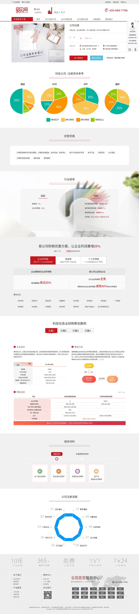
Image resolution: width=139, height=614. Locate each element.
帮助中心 (123, 2)
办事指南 (96, 19)
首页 (38, 19)
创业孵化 (46, 584)
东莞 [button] (93, 597)
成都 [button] (84, 593)
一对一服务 (46, 581)
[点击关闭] (136, 21)
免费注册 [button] (116, 2)
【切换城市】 (38, 12)
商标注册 (16, 597)
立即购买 (79, 58)
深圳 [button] (102, 589)
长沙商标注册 (82, 19)
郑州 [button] (102, 593)
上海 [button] (84, 589)
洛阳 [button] (111, 597)
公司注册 (16, 592)
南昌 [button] (75, 597)
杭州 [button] (111, 589)
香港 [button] (120, 597)
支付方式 (46, 579)
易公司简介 (16, 579)
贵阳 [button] (93, 593)
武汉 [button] (111, 593)
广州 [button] (93, 589)
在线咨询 (97, 58)
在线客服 (17, 2)
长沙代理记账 (66, 19)
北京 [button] (75, 589)
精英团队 (16, 581)
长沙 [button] (120, 593)
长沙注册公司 (50, 19)
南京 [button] (120, 589)
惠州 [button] (102, 597)
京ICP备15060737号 (87, 609)
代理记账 (16, 594)
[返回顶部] (135, 49)
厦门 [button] (84, 597)
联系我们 (109, 19)
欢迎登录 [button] (108, 2)
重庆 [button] (75, 593)
